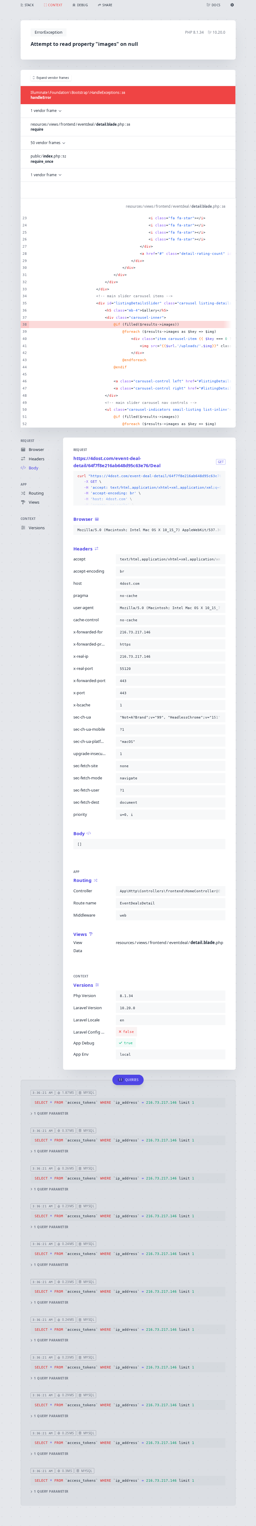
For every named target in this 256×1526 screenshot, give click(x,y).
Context (28, 519)
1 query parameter (51, 1114)
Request (28, 441)
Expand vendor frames (53, 78)
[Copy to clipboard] (219, 476)
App (24, 484)
